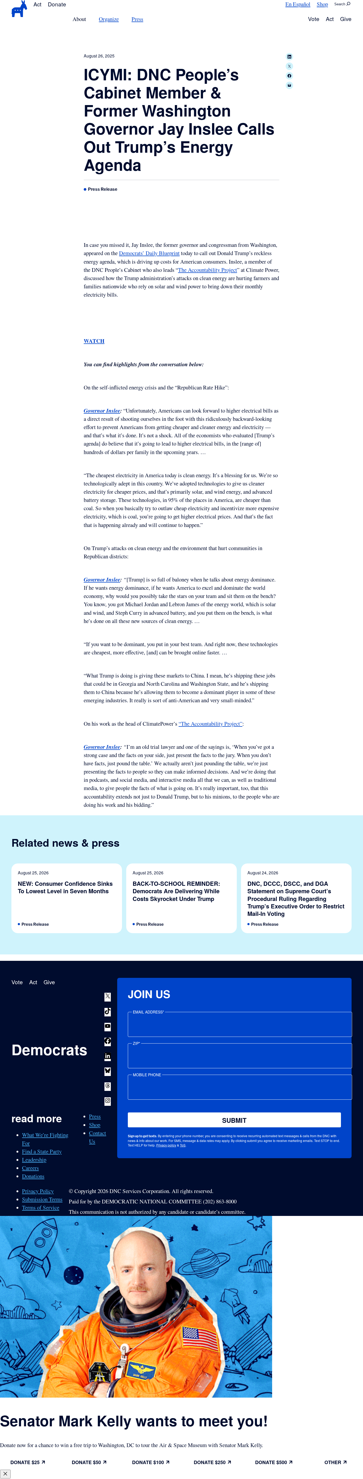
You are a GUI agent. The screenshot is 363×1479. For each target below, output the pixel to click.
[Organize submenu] (122, 19)
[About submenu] (89, 19)
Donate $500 (271, 1462)
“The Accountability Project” (210, 723)
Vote (313, 19)
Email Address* (148, 1012)
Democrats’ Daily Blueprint (149, 253)
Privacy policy (166, 1145)
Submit (234, 1120)
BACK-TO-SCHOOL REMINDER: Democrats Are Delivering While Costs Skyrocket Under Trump (176, 891)
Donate (57, 4)
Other (332, 1462)
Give (346, 19)
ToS (182, 1145)
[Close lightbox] (5, 1474)
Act (37, 4)
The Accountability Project (207, 269)
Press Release (102, 189)
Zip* (136, 1043)
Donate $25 (25, 1462)
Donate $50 (86, 1462)
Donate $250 (210, 1462)
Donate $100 (148, 1462)
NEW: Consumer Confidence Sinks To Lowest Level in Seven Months (65, 887)
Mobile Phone (147, 1075)
